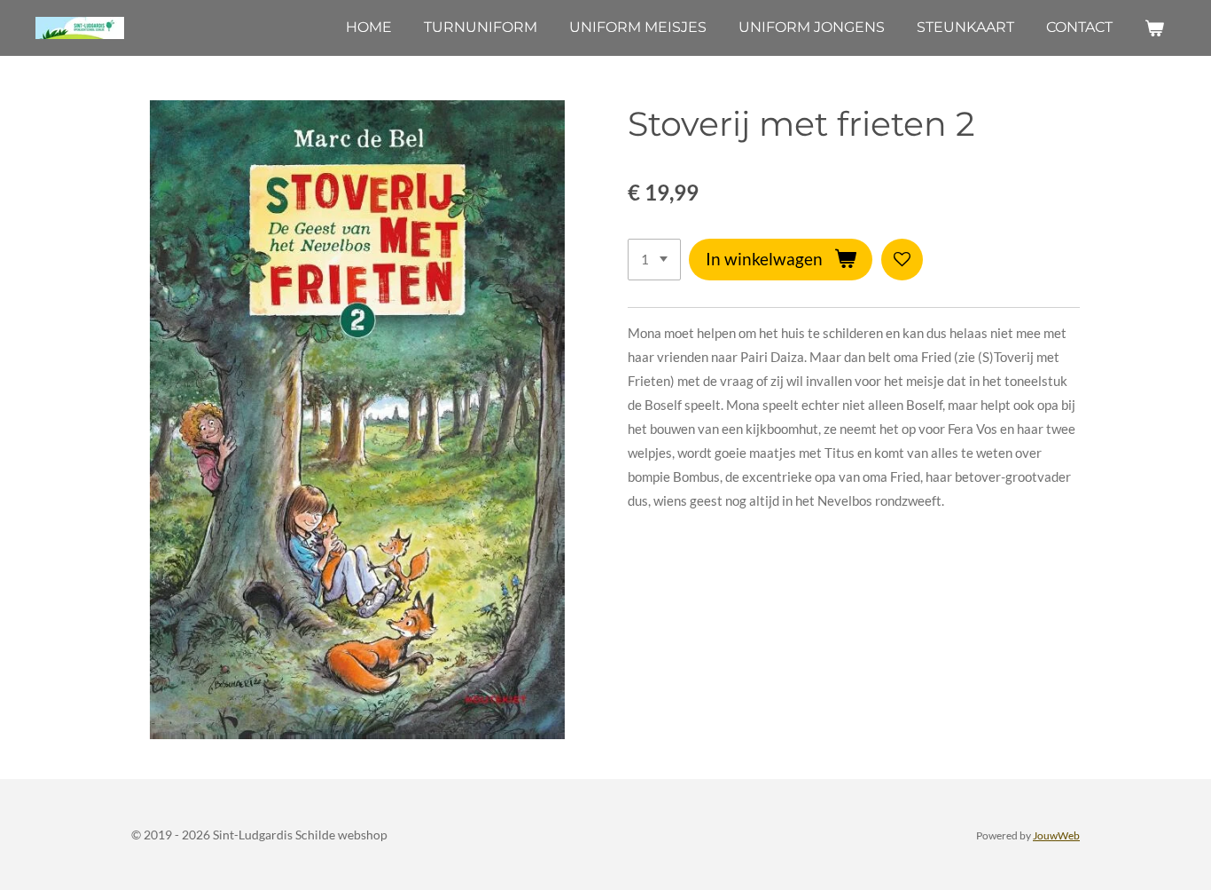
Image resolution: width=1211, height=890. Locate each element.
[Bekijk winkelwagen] (1154, 28)
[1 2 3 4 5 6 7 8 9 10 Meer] (654, 259)
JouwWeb (1056, 835)
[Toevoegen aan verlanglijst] (902, 259)
